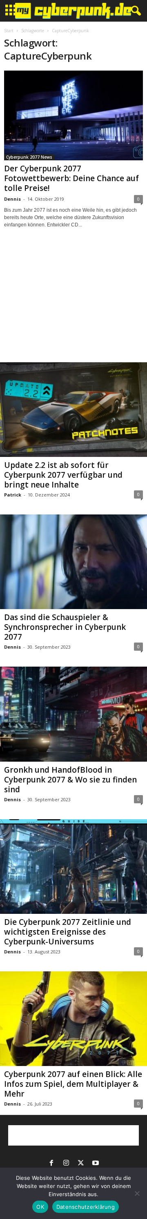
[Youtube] (95, 1163)
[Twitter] (80, 1163)
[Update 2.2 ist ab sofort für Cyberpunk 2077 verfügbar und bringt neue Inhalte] (73, 409)
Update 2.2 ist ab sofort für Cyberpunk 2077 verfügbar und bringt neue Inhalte (63, 475)
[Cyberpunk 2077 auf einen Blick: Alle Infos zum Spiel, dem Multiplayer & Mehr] (73, 1018)
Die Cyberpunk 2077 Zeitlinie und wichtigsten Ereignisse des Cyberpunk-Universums (67, 932)
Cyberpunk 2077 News (29, 157)
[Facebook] (51, 1163)
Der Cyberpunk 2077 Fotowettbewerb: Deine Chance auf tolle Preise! (71, 178)
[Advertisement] (73, 303)
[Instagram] (66, 1163)
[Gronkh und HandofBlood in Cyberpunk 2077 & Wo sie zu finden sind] (73, 714)
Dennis (12, 199)
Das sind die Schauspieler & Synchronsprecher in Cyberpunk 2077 (65, 627)
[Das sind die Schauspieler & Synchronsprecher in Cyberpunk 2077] (73, 561)
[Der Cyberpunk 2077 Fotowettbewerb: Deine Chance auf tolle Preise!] (73, 115)
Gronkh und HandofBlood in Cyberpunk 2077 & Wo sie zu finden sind (70, 780)
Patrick (12, 495)
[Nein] (137, 1193)
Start (8, 30)
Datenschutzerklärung (85, 1206)
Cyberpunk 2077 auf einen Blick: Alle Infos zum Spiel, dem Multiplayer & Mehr (73, 1084)
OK (40, 1206)
